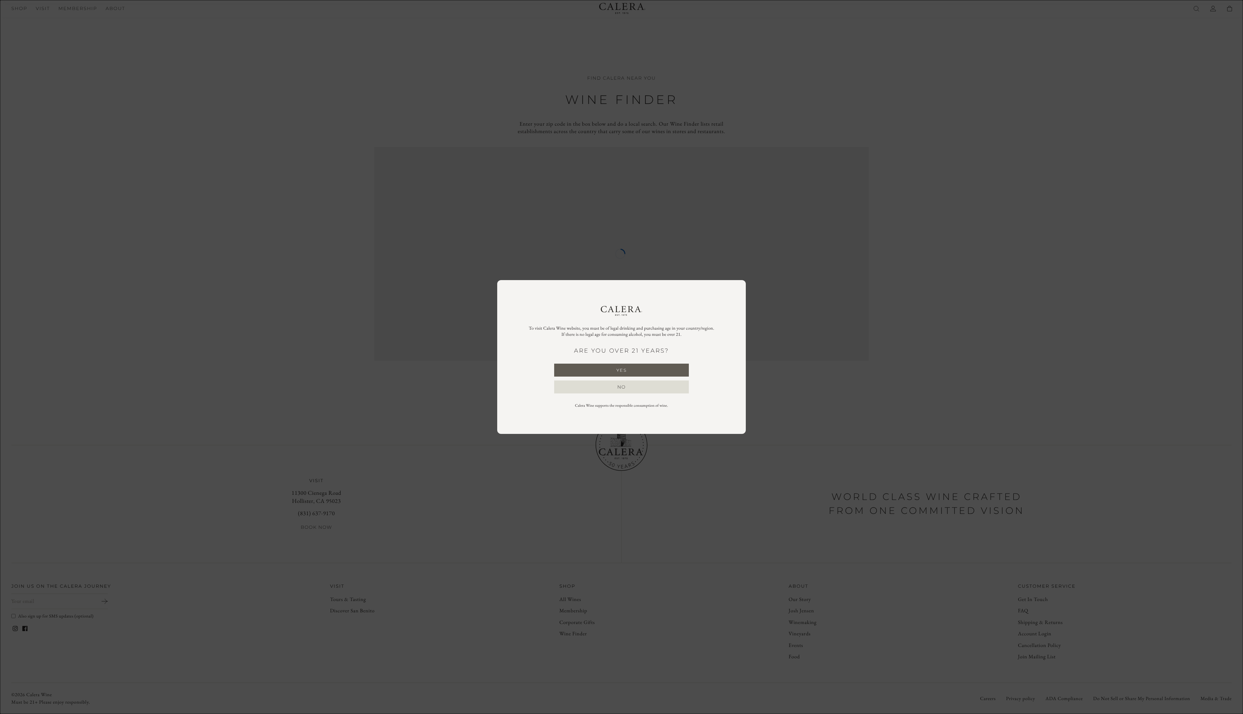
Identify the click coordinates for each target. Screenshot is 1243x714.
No (621, 387)
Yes (621, 370)
